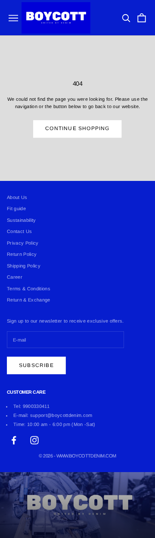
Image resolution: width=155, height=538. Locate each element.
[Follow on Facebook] (14, 440)
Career (14, 277)
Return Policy (22, 254)
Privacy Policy (23, 243)
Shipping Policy (23, 265)
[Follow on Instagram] (34, 440)
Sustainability (21, 220)
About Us (17, 197)
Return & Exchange (28, 299)
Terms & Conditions (28, 288)
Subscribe (36, 365)
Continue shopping (77, 128)
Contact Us (19, 231)
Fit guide (16, 208)
